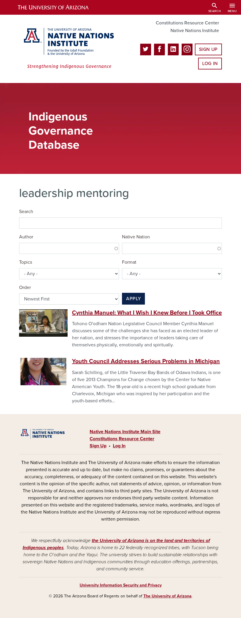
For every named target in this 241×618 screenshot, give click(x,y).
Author (26, 237)
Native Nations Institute (194, 31)
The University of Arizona (167, 596)
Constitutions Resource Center (187, 23)
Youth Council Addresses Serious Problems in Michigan (146, 361)
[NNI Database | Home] (67, 49)
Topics (25, 262)
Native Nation (136, 237)
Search (26, 212)
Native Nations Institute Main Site (125, 432)
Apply (133, 299)
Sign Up (208, 49)
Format (129, 262)
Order (25, 287)
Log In (210, 64)
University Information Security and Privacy (121, 585)
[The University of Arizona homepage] (58, 7)
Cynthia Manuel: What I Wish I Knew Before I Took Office (147, 312)
